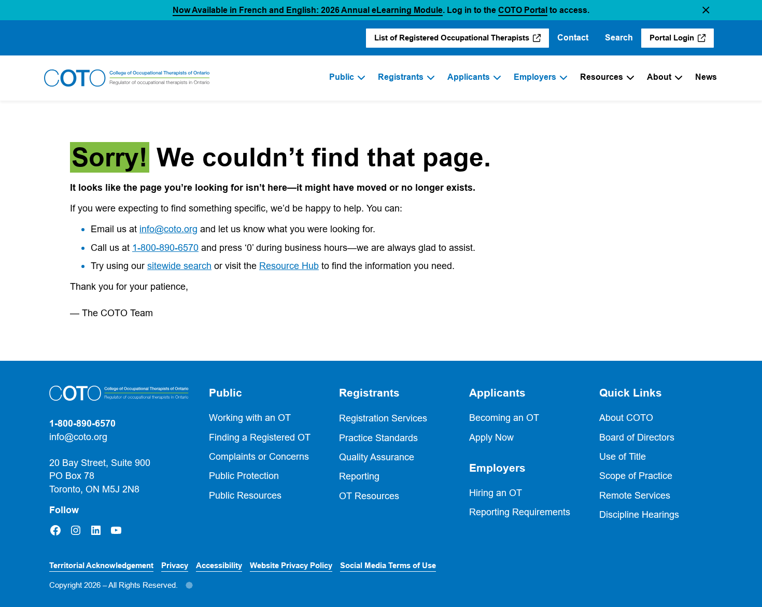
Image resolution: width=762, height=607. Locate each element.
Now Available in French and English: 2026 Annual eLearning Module (308, 10)
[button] (706, 10)
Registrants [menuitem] (401, 77)
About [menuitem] (659, 77)
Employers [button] (497, 468)
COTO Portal (522, 10)
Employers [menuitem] (535, 77)
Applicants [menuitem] (468, 77)
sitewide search (179, 265)
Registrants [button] (369, 393)
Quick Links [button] (630, 393)
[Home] (127, 78)
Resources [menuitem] (601, 77)
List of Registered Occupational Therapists (452, 40)
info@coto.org (168, 228)
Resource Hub (289, 265)
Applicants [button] (497, 393)
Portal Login (682, 40)
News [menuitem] (706, 77)
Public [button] (225, 393)
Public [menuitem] (341, 77)
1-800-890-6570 (165, 247)
